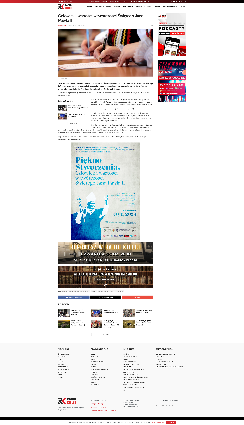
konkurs (94, 291)
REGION (89, 7)
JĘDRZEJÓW (94, 359)
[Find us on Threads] (179, 1)
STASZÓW (94, 382)
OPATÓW (93, 367)
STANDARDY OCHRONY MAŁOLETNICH (134, 382)
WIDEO (60, 374)
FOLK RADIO (160, 357)
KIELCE (93, 354)
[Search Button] (185, 1)
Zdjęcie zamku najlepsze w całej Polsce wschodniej (78, 323)
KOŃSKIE (93, 364)
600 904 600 (112, 411)
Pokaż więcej (73, 123)
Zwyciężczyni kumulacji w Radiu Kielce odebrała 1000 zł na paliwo (111, 324)
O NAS (183, 7)
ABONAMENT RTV (128, 372)
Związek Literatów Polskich (106, 291)
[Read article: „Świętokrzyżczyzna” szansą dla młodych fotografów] (129, 324)
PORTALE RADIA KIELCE (170, 7)
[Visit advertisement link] (172, 34)
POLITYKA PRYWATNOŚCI (130, 374)
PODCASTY (159, 359)
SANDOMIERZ (95, 374)
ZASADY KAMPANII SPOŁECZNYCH (133, 387)
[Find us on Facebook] (156, 405)
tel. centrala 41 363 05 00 (98, 407)
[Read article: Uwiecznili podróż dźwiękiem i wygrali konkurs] (62, 108)
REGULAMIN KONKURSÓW (131, 380)
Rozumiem (171, 422)
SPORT (108, 7)
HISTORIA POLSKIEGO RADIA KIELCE (134, 369)
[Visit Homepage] (65, 6)
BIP (124, 390)
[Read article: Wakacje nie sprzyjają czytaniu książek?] (129, 313)
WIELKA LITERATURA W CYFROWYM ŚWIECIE (169, 367)
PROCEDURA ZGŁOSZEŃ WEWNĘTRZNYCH (135, 377)
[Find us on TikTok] (181, 1)
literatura (120, 291)
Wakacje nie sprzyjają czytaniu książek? (144, 311)
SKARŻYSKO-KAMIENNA (98, 377)
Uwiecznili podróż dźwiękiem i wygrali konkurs (78, 107)
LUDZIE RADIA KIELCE (129, 362)
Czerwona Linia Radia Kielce (99, 411)
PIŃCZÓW (94, 372)
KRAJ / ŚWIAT (100, 7)
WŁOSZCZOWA (95, 385)
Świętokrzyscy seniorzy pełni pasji (76, 115)
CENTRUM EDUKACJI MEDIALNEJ (165, 354)
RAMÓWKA (126, 354)
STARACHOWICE (95, 380)
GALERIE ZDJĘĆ (62, 372)
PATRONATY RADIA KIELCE (131, 364)
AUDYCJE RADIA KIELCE (130, 357)
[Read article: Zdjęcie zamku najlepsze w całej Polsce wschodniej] (64, 324)
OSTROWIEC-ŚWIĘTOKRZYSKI (100, 369)
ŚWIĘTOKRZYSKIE (63, 354)
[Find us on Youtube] (174, 1)
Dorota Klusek (62, 25)
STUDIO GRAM (127, 367)
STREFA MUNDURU (63, 369)
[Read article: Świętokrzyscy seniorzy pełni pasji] (62, 116)
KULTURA (117, 7)
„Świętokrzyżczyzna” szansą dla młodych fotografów (144, 323)
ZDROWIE (139, 7)
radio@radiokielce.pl (97, 404)
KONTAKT (126, 359)
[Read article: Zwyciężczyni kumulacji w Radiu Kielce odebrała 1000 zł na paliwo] (96, 324)
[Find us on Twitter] (176, 1)
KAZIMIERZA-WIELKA (97, 362)
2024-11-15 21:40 (73, 25)
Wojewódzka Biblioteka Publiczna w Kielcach (75, 291)
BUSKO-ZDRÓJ (95, 357)
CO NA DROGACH (128, 7)
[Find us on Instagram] (171, 1)
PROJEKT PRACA (161, 364)
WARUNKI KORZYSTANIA (130, 385)
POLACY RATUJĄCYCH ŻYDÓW (164, 362)
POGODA (158, 7)
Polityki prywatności (158, 422)
